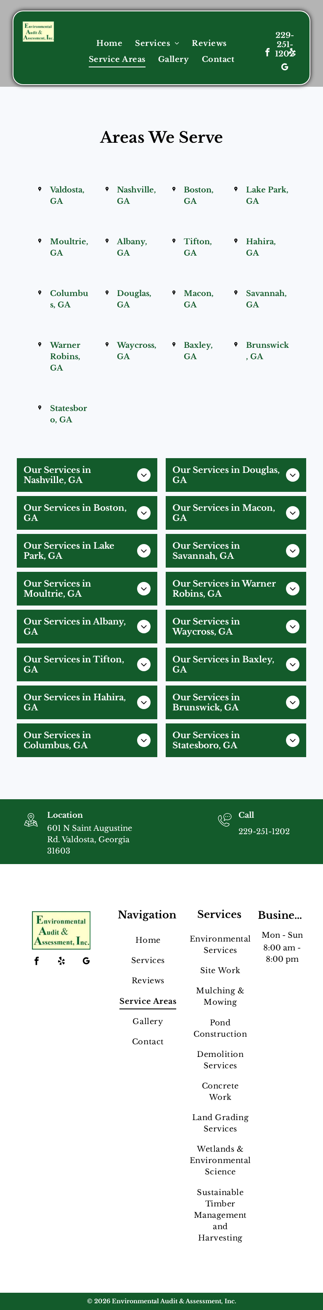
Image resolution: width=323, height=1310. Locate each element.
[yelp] (292, 53)
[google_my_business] (284, 68)
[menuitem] (109, 43)
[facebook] (267, 53)
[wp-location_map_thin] (30, 827)
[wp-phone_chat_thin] (224, 827)
